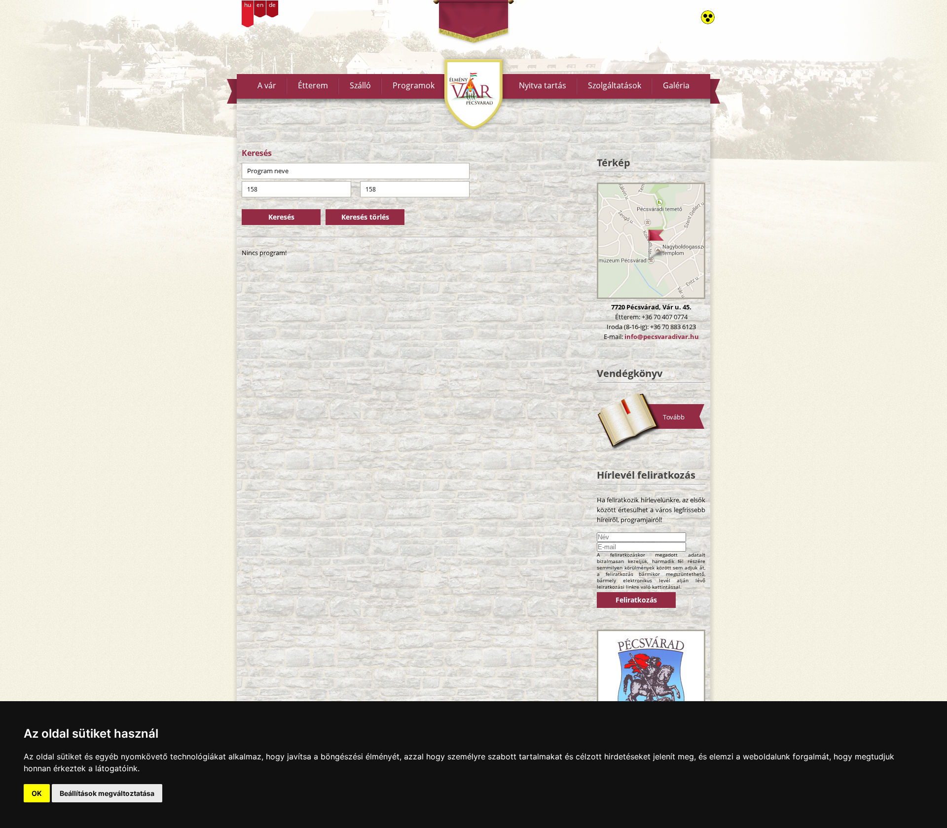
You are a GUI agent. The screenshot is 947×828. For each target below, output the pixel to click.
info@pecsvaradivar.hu (661, 336)
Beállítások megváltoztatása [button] (107, 793)
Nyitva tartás (542, 85)
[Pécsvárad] (651, 682)
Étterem (313, 85)
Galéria (676, 85)
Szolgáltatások (614, 85)
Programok (414, 85)
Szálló (360, 85)
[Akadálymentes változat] (707, 17)
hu (247, 4)
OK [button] (37, 793)
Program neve (268, 170)
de (272, 4)
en (259, 4)
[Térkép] (651, 241)
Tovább (674, 417)
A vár (266, 85)
